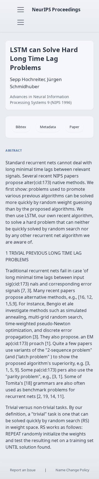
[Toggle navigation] (20, 9)
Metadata (48, 126)
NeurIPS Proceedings (56, 9)
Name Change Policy (72, 469)
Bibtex (21, 126)
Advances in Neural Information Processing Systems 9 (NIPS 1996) (41, 99)
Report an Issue (22, 469)
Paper (74, 126)
